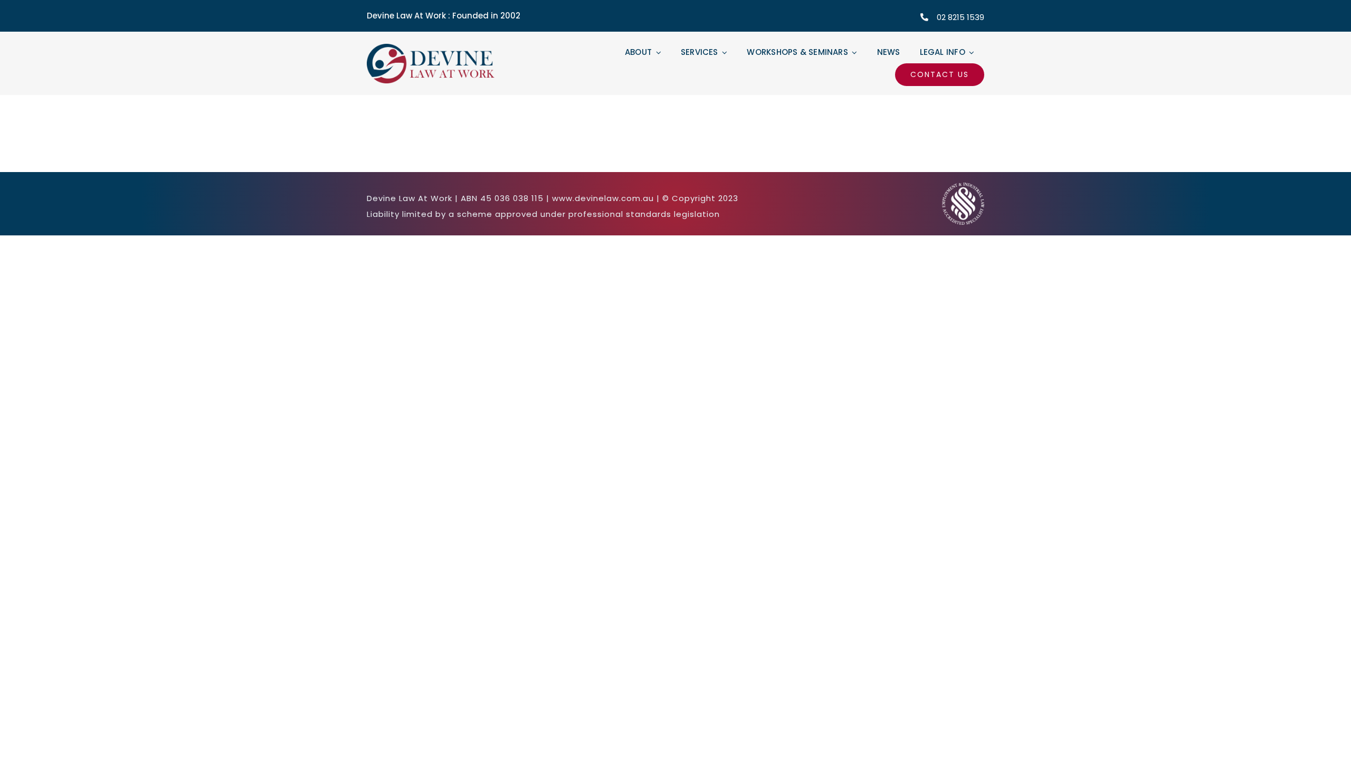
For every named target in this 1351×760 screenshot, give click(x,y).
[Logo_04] (434, 48)
